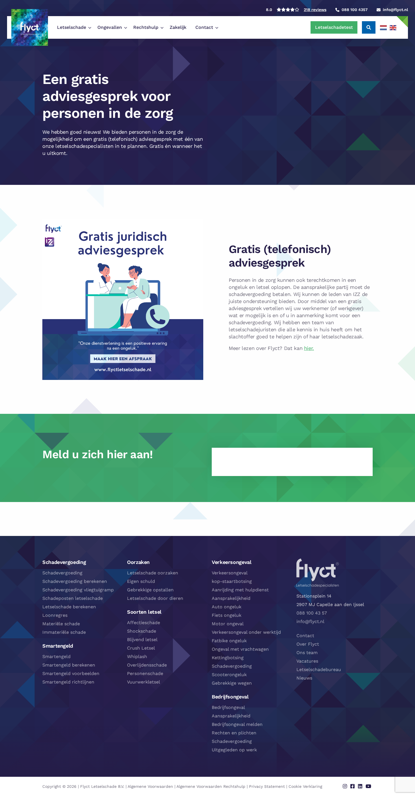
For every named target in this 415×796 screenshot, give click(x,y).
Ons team (307, 652)
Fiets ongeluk (226, 615)
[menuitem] (73, 27)
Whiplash (137, 656)
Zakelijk (178, 27)
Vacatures (307, 661)
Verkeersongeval (230, 573)
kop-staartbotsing (232, 581)
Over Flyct (307, 644)
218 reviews (315, 9)
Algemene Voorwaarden (150, 786)
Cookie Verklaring (305, 786)
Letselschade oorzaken (152, 573)
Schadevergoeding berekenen (74, 581)
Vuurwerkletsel (143, 682)
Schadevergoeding (62, 573)
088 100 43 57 (311, 613)
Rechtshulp (145, 27)
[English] (393, 27)
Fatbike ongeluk (229, 640)
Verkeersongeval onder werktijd (246, 632)
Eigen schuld (141, 581)
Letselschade (71, 27)
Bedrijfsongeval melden (237, 724)
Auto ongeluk (226, 606)
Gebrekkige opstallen (150, 589)
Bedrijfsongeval (228, 707)
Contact (204, 27)
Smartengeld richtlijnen (68, 682)
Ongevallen (109, 27)
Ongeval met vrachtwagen (240, 649)
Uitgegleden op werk (234, 749)
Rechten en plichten (234, 733)
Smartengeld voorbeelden (70, 673)
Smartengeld (56, 656)
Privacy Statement (267, 786)
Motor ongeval (228, 623)
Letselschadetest (334, 27)
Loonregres (54, 615)
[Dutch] (383, 27)
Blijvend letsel (142, 639)
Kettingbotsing (228, 657)
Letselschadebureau (318, 669)
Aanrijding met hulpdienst (240, 589)
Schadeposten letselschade (72, 598)
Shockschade (141, 631)
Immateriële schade (64, 632)
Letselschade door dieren (155, 598)
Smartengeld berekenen (68, 665)
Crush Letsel (141, 648)
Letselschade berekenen (69, 606)
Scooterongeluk (229, 674)
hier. (309, 348)
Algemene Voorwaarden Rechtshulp (210, 786)
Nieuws (304, 678)
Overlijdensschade (147, 665)
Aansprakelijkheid (231, 598)
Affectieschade (143, 622)
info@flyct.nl (310, 621)
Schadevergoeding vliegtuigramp (78, 589)
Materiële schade (61, 623)
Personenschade (145, 673)
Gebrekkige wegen (232, 683)
